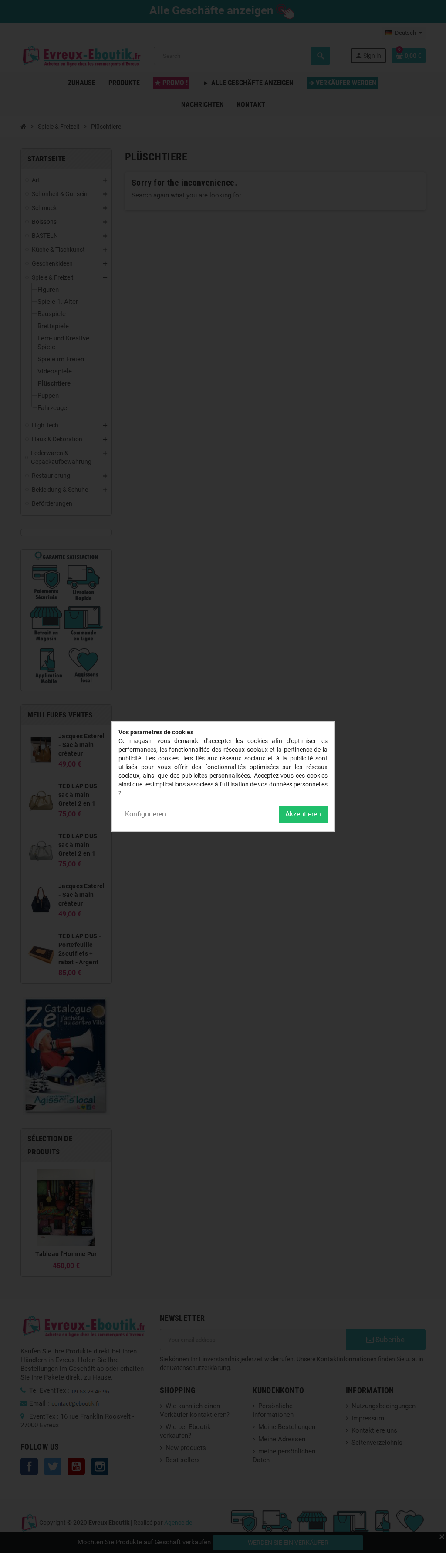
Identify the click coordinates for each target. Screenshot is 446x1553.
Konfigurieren (145, 814)
